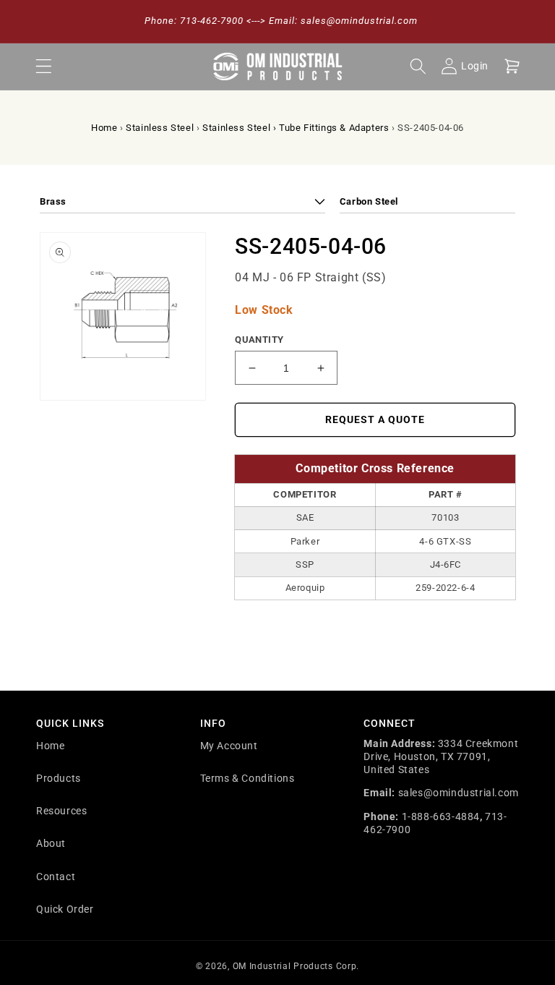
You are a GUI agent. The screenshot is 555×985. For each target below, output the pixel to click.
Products (58, 778)
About (51, 843)
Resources (61, 810)
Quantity (259, 339)
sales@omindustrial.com (458, 792)
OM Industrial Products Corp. (296, 966)
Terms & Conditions (247, 778)
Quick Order (65, 909)
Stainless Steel (160, 127)
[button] (43, 66)
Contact (55, 876)
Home (104, 127)
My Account (229, 745)
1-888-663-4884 (441, 816)
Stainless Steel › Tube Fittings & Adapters (295, 127)
